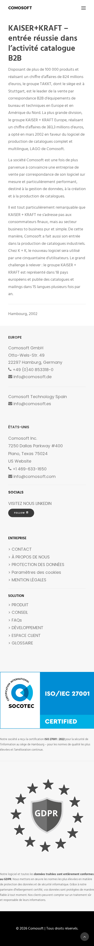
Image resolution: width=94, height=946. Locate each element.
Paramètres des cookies (36, 572)
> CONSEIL (18, 612)
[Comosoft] (20, 8)
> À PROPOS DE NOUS (29, 557)
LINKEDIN (44, 503)
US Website (19, 461)
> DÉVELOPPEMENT (25, 628)
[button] (83, 8)
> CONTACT (20, 549)
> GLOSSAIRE (20, 643)
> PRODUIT (18, 605)
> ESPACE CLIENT (24, 635)
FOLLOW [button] (19, 513)
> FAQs (15, 620)
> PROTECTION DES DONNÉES (36, 564)
